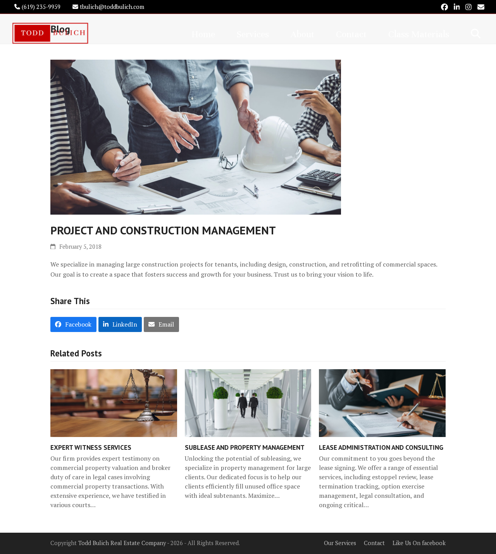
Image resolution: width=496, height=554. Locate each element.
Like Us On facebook (419, 543)
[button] (475, 33)
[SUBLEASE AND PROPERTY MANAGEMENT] (248, 402)
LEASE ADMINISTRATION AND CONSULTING (381, 447)
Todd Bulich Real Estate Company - (124, 543)
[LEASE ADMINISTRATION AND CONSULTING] (382, 402)
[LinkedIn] (457, 6)
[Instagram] (468, 6)
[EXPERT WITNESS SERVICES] (113, 402)
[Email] (480, 6)
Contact (374, 543)
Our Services (340, 543)
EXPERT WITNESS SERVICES (90, 447)
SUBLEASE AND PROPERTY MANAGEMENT (245, 447)
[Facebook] (444, 6)
